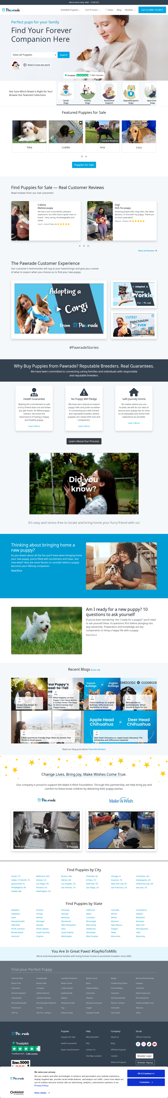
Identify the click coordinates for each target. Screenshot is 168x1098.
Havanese (115, 993)
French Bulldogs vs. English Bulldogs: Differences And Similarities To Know (102, 704)
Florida (39, 913)
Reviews (129, 9)
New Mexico (116, 925)
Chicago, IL (116, 876)
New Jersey (91, 925)
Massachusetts (18, 921)
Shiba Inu (139, 1008)
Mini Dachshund (142, 998)
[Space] (20, 1033)
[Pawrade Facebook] (138, 1044)
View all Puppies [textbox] (22, 54)
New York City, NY (119, 883)
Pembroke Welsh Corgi (145, 1003)
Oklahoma (91, 928)
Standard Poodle (92, 1013)
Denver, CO (41, 880)
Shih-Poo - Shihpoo (43, 1013)
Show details (40, 1093)
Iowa (13, 917)
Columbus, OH (142, 876)
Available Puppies (70, 9)
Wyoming (140, 936)
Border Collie (41, 983)
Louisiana (90, 917)
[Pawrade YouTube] (155, 1044)
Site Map (90, 1056)
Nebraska (15, 925)
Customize (144, 1082)
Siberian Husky (67, 1013)
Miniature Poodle (68, 1003)
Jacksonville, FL (18, 883)
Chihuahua (15, 988)
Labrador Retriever (43, 998)
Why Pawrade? (92, 1037)
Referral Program (118, 1062)
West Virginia (92, 936)
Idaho (88, 913)
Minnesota (66, 921)
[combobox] (33, 54)
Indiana (139, 913)
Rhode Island (17, 932)
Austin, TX (15, 876)
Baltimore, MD (42, 876)
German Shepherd (18, 993)
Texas (113, 932)
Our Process (91, 9)
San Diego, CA (92, 887)
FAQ (88, 1043)
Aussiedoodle (41, 978)
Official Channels (143, 1037)
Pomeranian (16, 1008)
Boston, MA (66, 876)
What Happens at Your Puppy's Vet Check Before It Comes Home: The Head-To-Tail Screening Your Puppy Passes (65, 702)
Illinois (114, 913)
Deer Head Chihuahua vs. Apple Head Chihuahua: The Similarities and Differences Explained (118, 739)
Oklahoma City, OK (144, 883)
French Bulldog (117, 988)
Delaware (15, 913)
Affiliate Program (118, 1049)
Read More (16, 570)
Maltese (64, 998)
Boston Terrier (66, 983)
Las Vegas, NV (42, 883)
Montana (140, 921)
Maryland (140, 917)
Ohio (63, 928)
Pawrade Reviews (97, 749)
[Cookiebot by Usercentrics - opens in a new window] (17, 1093)
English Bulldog (92, 988)
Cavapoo (139, 983)
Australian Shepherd (69, 978)
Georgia (64, 913)
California (90, 910)
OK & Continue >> (146, 1073)
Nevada (39, 925)
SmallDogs (66, 101)
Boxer (88, 983)
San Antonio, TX (68, 887)
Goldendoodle (66, 993)
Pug (62, 1008)
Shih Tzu (14, 1013)
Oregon (114, 928)
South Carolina (42, 932)
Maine (114, 917)
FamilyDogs (87, 101)
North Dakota (42, 928)
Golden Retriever (42, 993)
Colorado (115, 910)
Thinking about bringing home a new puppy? (43, 547)
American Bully (17, 978)
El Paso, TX (91, 880)
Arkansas (65, 910)
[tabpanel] (29, 137)
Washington (66, 936)
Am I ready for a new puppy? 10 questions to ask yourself (117, 611)
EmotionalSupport (109, 101)
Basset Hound (91, 978)
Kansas (39, 917)
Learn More (34, 426)
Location (98, 1056)
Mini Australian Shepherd (46, 1003)
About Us (115, 1037)
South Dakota (67, 932)
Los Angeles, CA (68, 883)
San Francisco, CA (119, 887)
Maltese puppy (47, 208)
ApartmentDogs (152, 101)
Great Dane (90, 993)
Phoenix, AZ (41, 887)
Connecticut (141, 910)
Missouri (115, 921)
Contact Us (90, 1049)
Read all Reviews (146, 250)
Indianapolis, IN (143, 880)
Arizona (39, 910)
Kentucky (65, 917)
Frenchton (140, 988)
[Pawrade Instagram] (144, 1044)
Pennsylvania (142, 928)
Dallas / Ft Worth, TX (20, 880)
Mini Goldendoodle (18, 1003)
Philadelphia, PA (18, 887)
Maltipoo (89, 998)
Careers (114, 1056)
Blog (119, 9)
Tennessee (90, 932)
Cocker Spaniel (67, 988)
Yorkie (138, 1013)
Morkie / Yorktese (118, 1003)
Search (63, 54)
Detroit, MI (66, 880)
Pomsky (39, 1008)
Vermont (15, 936)
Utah (138, 932)
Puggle (89, 1008)
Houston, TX (116, 880)
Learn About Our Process (84, 441)
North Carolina (18, 928)
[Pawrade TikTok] (149, 1044)
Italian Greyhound (143, 993)
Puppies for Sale (84, 165)
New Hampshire (68, 925)
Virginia (39, 936)
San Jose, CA (141, 887)
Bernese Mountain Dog (145, 978)
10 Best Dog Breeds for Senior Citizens (27, 706)
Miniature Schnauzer (94, 1003)
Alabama (15, 910)
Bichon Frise (16, 983)
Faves (109, 9)
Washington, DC (43, 891)
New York (140, 925)
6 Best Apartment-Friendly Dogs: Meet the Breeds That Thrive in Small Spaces (46, 739)
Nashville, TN (92, 883)
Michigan (40, 921)
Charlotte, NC (92, 876)
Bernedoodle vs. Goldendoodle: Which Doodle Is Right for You (136, 704)
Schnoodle (115, 1008)
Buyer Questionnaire (70, 1049)
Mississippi (91, 921)
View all (95, 669)
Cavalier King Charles (119, 983)
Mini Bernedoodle (118, 998)
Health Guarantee (69, 1043)
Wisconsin (115, 936)
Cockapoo (40, 988)
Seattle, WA (16, 891)
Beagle (113, 978)
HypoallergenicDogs (131, 101)
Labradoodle (16, 998)
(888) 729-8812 (156, 9)
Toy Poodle (115, 1013)
